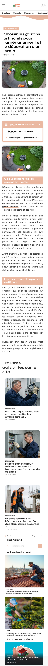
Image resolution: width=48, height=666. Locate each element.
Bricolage (9, 461)
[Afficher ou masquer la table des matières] (37, 124)
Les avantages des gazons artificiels (23, 137)
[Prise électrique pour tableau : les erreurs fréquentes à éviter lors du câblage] (22, 444)
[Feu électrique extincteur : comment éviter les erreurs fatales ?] (22, 392)
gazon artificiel (10, 206)
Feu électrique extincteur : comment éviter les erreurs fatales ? (22, 414)
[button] (41, 536)
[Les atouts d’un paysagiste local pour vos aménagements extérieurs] (24, 616)
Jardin (8, 630)
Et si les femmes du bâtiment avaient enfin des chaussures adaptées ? (22, 522)
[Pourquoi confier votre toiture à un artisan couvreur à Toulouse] (24, 574)
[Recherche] (37, 5)
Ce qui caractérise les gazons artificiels (20, 132)
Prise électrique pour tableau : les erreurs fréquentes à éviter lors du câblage (22, 467)
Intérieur (10, 655)
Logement (11, 28)
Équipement (10, 409)
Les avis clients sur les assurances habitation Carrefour (23, 658)
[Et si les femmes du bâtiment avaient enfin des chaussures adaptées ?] (22, 499)
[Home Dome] (16, 5)
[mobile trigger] (4, 5)
